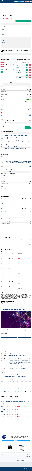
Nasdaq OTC (3, 414)
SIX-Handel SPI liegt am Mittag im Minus (10, 150)
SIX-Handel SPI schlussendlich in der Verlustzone (12, 146)
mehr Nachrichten (3, 151)
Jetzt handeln (16, 337)
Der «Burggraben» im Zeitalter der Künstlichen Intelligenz (17, 355)
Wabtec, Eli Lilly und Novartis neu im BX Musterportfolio (17, 368)
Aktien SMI (3, 464)
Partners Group (18, 70)
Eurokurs (21, 465)
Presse (3, 458)
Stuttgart (2, 408)
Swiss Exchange (3, 383)
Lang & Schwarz (3, 391)
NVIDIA (17, 67)
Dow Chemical (3, 205)
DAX (11, 464)
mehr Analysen (3, 175)
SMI (5, 465)
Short (30, 64)
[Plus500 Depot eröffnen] (6, 1)
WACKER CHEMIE (3, 211)
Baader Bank (3, 409)
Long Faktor (3, 126)
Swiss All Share (20, 161)
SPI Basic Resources (26, 161)
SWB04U (14, 71)
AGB (16, 459)
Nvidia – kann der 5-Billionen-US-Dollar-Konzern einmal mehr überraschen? (20, 358)
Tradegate (2, 393)
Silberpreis (25, 465)
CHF (2, 84)
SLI (7, 464)
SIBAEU (14, 66)
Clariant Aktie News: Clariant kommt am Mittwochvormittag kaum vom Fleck (16, 135)
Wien (1, 413)
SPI (5, 464)
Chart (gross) (3, 27)
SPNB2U (14, 64)
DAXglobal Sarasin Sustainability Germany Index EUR (19, 162)
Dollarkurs (17, 465)
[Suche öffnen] (31, 1)
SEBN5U (14, 69)
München (2, 416)
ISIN (7, 17)
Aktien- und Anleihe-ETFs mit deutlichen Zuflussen (16, 366)
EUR (4, 84)
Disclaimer (17, 458)
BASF (1, 200)
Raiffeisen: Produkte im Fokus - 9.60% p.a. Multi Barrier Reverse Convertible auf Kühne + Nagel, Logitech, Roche (19, 363)
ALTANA (2, 198)
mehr (7, 84)
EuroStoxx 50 (15, 464)
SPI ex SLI (16, 161)
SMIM (11, 161)
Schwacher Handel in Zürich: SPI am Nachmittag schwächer (13, 148)
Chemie (30, 166)
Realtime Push (4, 34)
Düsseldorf (2, 411)
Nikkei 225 (27, 464)
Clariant (2, 203)
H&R (1, 208)
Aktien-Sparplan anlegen (8, 20)
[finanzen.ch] (5, 0)
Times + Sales (3, 29)
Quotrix (2, 406)
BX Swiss (2, 384)
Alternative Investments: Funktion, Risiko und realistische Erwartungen (15, 378)
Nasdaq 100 (23, 464)
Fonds (28, 465)
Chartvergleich (4, 31)
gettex (2, 399)
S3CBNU (14, 62)
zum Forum (2, 303)
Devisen (14, 465)
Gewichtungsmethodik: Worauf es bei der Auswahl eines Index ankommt (15, 376)
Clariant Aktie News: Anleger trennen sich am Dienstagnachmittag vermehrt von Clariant (18, 137)
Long (27, 64)
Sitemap (3, 459)
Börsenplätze (3, 32)
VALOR (2, 17)
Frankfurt (2, 404)
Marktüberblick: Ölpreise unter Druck (14, 353)
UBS (17, 65)
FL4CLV (14, 126)
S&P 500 (3, 465)
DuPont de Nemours (4, 206)
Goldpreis (8, 465)
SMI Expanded (8, 161)
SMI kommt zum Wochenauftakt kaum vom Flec (16, 365)
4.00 (30, 126)
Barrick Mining (18, 72)
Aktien (11, 465)
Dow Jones (19, 464)
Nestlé (17, 64)
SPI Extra (13, 161)
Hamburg (2, 403)
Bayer (2, 201)
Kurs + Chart (3, 26)
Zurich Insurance (18, 77)
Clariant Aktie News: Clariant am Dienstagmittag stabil (12, 140)
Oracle (17, 75)
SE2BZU (14, 72)
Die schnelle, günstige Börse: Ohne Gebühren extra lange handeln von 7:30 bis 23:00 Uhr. (16, 401)
